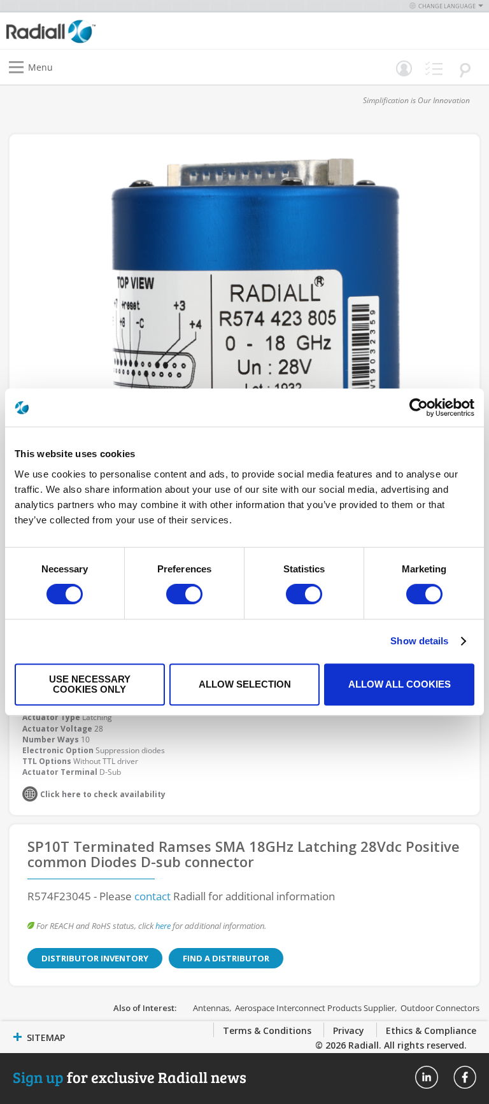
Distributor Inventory (94, 958)
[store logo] (128, 31)
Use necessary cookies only (90, 684)
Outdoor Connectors (439, 1008)
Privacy (348, 1030)
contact (152, 896)
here (163, 925)
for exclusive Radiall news (129, 1076)
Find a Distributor (226, 958)
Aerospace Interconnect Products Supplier (315, 1008)
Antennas (211, 1008)
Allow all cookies (399, 684)
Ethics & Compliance (431, 1030)
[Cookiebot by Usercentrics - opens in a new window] (418, 407)
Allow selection (245, 684)
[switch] (184, 595)
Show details (419, 640)
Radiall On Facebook (464, 1077)
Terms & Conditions (267, 1030)
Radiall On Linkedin (426, 1077)
